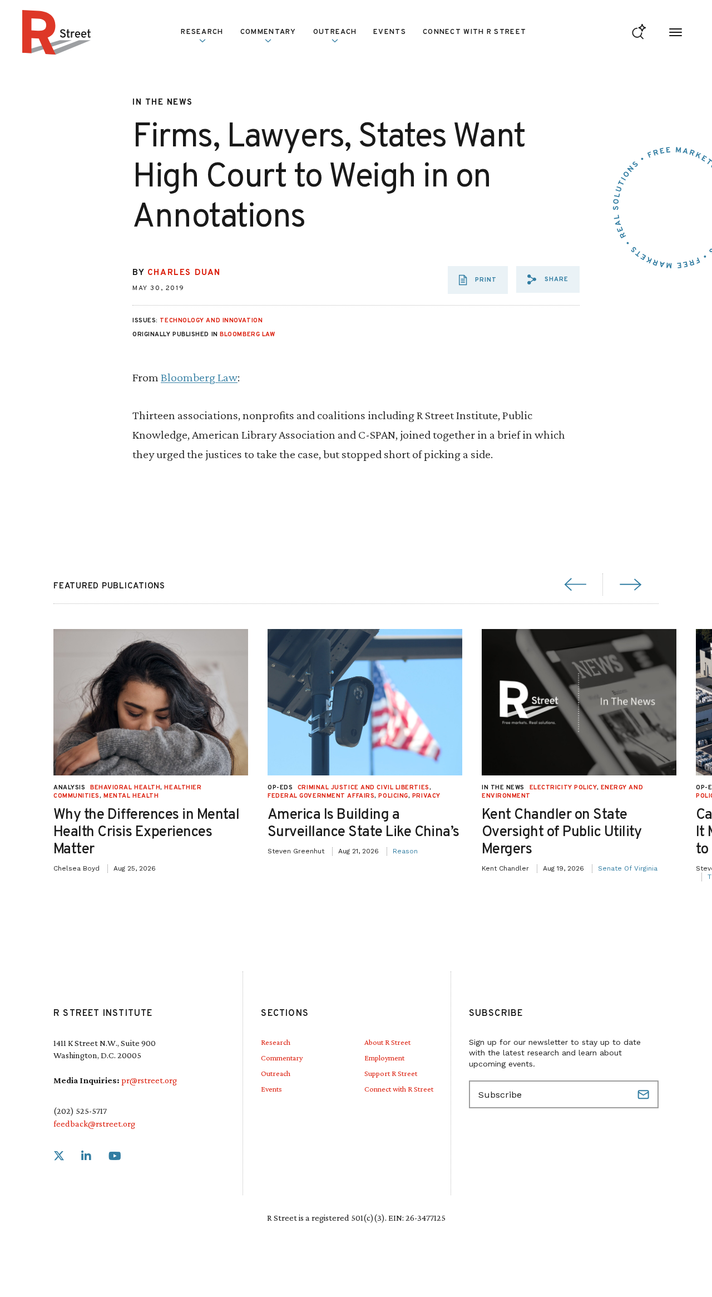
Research (275, 1042)
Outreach (335, 32)
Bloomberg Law (247, 334)
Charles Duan (184, 273)
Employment (384, 1057)
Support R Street (390, 1073)
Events (389, 32)
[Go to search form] (639, 32)
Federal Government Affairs (321, 796)
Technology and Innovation (211, 321)
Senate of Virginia (627, 868)
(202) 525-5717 (80, 1111)
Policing (393, 796)
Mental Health (131, 796)
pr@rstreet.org (149, 1080)
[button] (548, 279)
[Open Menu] (675, 32)
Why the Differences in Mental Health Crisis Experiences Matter (146, 832)
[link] (59, 1156)
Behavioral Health (125, 788)
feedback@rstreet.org (94, 1123)
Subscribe (645, 1094)
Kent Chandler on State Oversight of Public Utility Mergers (562, 832)
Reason (405, 851)
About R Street (387, 1042)
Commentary (282, 1057)
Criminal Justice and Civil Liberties (363, 788)
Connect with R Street (474, 32)
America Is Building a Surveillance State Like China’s (363, 824)
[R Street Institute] (56, 32)
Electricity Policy (563, 788)
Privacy (426, 796)
